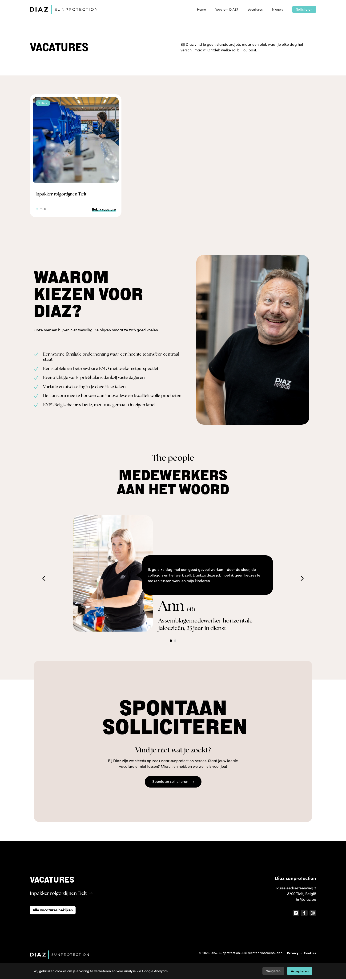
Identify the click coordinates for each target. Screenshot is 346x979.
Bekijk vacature (104, 209)
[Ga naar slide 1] (171, 640)
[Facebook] (304, 913)
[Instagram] (313, 913)
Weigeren (273, 971)
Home (201, 9)
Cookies (310, 952)
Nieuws (277, 9)
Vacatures (255, 9)
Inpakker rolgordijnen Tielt (61, 194)
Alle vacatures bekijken (53, 909)
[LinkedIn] (296, 913)
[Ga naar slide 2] (175, 640)
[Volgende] (302, 578)
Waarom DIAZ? (226, 9)
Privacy (292, 952)
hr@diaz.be (306, 899)
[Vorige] (44, 578)
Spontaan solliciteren (170, 781)
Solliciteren (304, 9)
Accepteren (300, 971)
